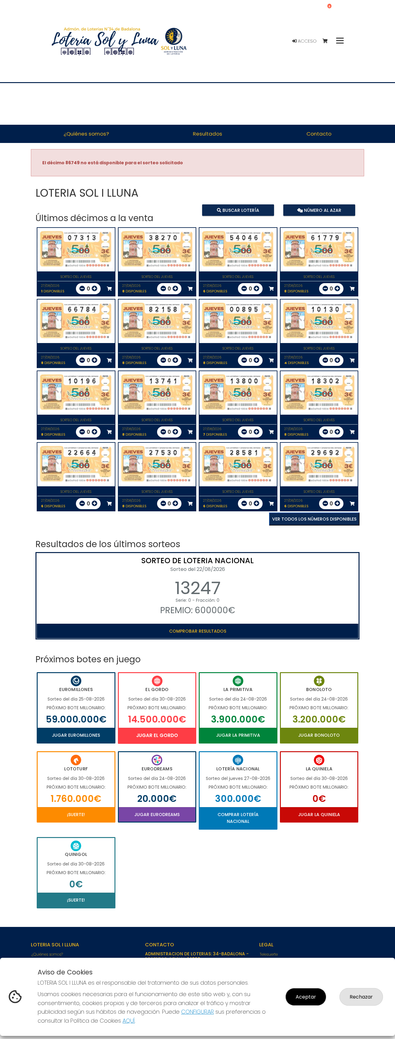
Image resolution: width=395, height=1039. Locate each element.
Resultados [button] (207, 133)
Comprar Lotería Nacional (238, 817)
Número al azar (321, 210)
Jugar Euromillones (76, 735)
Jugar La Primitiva (238, 735)
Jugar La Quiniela (319, 814)
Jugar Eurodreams (157, 814)
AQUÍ (129, 1020)
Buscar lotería (240, 210)
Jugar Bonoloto (319, 735)
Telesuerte (269, 954)
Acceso (307, 41)
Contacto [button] (318, 133)
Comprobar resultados (197, 631)
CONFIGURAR (197, 1012)
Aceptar (306, 996)
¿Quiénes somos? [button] (86, 133)
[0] (327, 41)
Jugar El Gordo (157, 735)
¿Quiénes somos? (47, 954)
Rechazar (361, 996)
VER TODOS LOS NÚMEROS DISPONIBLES (314, 519)
